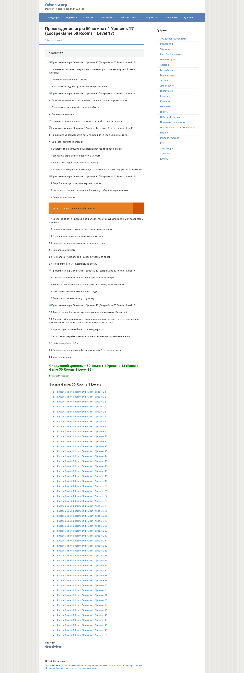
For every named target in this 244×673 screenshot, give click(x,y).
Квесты (164, 96)
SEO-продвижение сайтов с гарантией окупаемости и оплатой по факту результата (101, 665)
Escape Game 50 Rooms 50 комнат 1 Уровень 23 (82, 501)
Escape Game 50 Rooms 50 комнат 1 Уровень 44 (82, 605)
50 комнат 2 (107, 17)
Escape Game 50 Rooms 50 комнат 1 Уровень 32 (82, 545)
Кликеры (165, 101)
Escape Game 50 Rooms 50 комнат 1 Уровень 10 (82, 436)
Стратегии (165, 153)
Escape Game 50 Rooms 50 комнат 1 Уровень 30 (82, 535)
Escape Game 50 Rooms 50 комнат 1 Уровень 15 (82, 461)
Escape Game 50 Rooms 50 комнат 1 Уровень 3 (81, 401)
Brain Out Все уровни (171, 54)
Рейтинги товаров (169, 138)
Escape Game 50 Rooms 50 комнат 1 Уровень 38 (82, 575)
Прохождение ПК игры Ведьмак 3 (178, 127)
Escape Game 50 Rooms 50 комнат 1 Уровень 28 (82, 526)
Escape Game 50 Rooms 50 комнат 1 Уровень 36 (82, 565)
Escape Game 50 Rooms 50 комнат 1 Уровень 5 (81, 411)
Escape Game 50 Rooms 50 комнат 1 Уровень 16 (82, 466)
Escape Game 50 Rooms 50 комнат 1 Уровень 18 (82, 476)
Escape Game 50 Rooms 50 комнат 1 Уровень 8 (81, 426)
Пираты (164, 111)
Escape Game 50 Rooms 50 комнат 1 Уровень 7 (81, 421)
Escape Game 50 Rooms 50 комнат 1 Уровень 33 (82, 550)
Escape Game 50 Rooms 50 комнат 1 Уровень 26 (82, 516)
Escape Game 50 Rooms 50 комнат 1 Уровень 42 (82, 595)
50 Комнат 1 (89, 17)
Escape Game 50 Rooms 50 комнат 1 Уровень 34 (82, 555)
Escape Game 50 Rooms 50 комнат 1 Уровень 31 (82, 540)
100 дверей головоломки (173, 38)
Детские (188, 17)
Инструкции (166, 91)
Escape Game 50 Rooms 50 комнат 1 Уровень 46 (82, 615)
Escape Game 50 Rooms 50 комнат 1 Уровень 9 (81, 431)
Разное (164, 132)
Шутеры (164, 158)
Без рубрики (166, 70)
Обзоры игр (56, 5)
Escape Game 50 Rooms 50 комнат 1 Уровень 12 (82, 446)
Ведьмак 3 (71, 17)
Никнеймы (166, 106)
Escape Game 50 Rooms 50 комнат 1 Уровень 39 (82, 580)
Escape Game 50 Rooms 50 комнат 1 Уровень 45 (82, 610)
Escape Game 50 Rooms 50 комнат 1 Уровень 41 (82, 590)
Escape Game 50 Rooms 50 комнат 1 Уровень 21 (82, 491)
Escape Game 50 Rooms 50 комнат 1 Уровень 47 (82, 620)
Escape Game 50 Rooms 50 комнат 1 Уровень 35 (82, 560)
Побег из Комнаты (129, 17)
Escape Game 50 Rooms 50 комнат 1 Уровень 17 (82, 471)
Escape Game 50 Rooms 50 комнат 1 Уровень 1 (81, 391)
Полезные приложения (172, 122)
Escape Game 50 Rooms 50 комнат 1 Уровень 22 (82, 496)
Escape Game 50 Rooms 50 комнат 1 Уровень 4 (81, 406)
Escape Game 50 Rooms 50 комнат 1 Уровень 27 (82, 521)
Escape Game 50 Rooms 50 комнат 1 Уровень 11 (82, 441)
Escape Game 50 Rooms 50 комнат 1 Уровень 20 (82, 486)
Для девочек (167, 85)
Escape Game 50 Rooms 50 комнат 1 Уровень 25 (82, 511)
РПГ (162, 143)
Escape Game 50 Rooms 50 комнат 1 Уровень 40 (82, 585)
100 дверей (54, 17)
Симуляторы (151, 17)
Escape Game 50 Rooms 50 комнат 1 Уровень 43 (82, 600)
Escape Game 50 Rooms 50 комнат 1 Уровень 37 (82, 570)
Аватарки (165, 65)
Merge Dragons (168, 59)
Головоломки (171, 17)
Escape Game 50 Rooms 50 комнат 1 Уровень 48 (82, 625)
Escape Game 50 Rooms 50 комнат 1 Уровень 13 (82, 451)
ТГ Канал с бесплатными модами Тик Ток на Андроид (71, 668)
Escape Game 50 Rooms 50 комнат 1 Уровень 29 (82, 530)
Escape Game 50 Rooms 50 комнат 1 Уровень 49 (82, 630)
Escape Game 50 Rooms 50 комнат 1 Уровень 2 (81, 396)
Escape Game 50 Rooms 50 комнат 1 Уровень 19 (82, 481)
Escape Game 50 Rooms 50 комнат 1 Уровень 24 (82, 506)
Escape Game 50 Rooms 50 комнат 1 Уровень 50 (82, 635)
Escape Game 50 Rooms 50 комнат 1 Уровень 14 (82, 456)
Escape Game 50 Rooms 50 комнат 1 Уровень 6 (81, 416)
